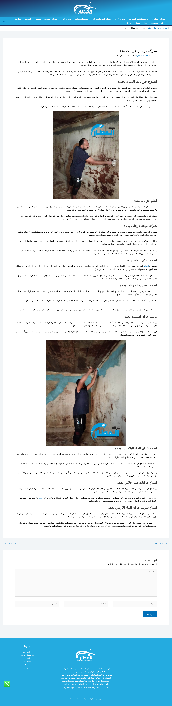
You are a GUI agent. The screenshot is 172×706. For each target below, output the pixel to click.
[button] (4, 21)
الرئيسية (26, 652)
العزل (41, 498)
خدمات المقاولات (82, 19)
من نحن (38, 19)
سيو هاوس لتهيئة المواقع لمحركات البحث (86, 699)
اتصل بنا (18, 19)
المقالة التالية (9, 544)
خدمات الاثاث (120, 19)
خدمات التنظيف (158, 19)
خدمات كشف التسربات (102, 19)
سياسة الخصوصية (158, 23)
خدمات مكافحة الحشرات (139, 19)
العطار (146, 266)
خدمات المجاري (50, 19)
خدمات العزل (66, 19)
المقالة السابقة (162, 544)
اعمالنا (128, 23)
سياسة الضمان (141, 23)
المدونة (28, 19)
